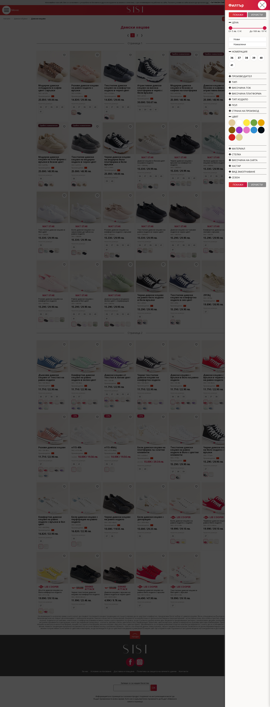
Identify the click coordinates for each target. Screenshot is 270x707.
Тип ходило (239, 99)
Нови (237, 39)
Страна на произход (245, 110)
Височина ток (241, 87)
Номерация (239, 51)
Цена (234, 22)
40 (261, 57)
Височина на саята (244, 160)
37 (239, 57)
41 (232, 65)
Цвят (234, 116)
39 (254, 57)
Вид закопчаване (243, 171)
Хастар (236, 166)
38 (246, 57)
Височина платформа (246, 93)
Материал (238, 148)
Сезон (235, 177)
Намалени (240, 44)
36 (232, 57)
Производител (241, 76)
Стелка (236, 154)
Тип (234, 82)
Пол (234, 105)
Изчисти (257, 14)
